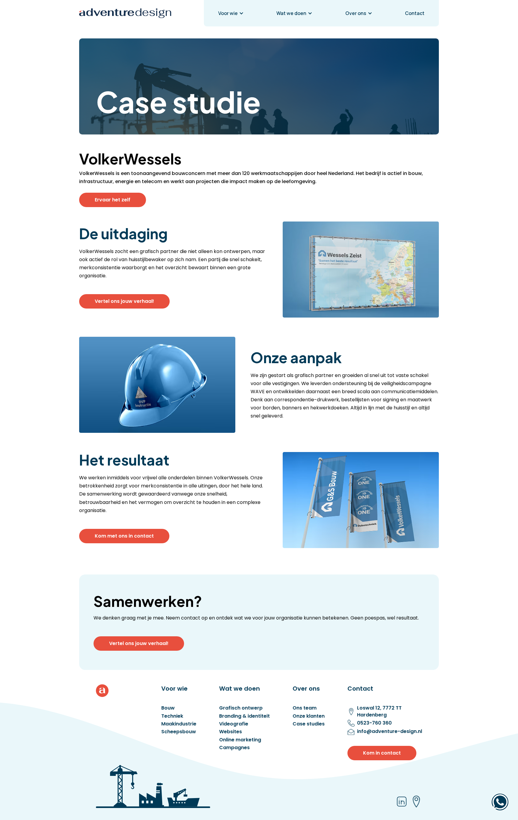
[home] (125, 13)
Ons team (305, 708)
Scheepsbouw (178, 731)
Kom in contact (382, 752)
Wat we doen (291, 13)
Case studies (309, 724)
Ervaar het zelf (112, 199)
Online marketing (240, 740)
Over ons (355, 13)
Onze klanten (309, 716)
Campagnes (234, 747)
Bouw (168, 708)
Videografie (233, 724)
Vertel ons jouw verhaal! (124, 301)
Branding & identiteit (244, 716)
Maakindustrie (178, 724)
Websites (230, 731)
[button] (231, 13)
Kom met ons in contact (124, 535)
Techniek (172, 716)
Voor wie (228, 13)
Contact (414, 13)
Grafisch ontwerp (241, 708)
